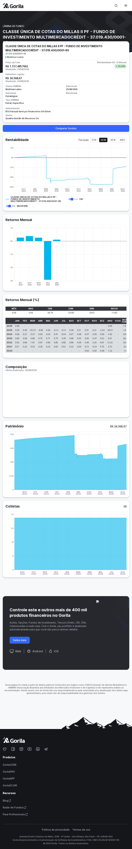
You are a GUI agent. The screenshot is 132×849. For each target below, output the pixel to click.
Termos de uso (81, 829)
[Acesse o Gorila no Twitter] (5, 749)
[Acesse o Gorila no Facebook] (13, 749)
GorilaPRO (9, 771)
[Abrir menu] (125, 5)
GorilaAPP (9, 778)
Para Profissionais (14, 814)
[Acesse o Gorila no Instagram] (21, 749)
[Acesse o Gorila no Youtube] (30, 749)
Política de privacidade (56, 829)
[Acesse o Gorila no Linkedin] (38, 749)
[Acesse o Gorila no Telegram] (46, 749)
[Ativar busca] (116, 5)
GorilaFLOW (10, 785)
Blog (5, 800)
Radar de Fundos (13, 807)
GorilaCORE (9, 764)
